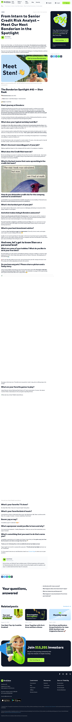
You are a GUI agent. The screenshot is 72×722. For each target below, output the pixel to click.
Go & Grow (13, 2)
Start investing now (35, 660)
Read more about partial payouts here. (13, 712)
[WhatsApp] (9, 577)
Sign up (67, 2)
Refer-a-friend (20, 2)
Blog (33, 2)
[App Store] (6, 700)
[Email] (12, 577)
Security (38, 2)
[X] (5, 577)
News (3, 12)
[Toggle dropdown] (46, 3)
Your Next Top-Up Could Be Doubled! (11, 626)
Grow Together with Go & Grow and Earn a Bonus (35, 626)
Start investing (59, 40)
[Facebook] (2, 577)
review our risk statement (50, 706)
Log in (58, 2)
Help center (26, 2)
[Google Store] (16, 700)
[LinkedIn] (7, 577)
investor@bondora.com (6, 696)
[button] (56, 586)
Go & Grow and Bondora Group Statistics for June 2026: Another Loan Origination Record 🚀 (58, 628)
